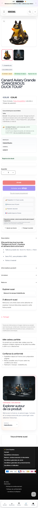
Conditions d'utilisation (11, 465)
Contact (6, 452)
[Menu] (4, 12)
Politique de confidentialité (14, 489)
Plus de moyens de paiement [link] (19, 193)
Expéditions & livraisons (11, 455)
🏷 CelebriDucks (7, 65)
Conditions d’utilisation (13, 491)
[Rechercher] (30, 12)
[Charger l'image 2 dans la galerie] (18, 55)
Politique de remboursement (14, 486)
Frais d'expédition (19, 101)
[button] (35, 12)
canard (5, 150)
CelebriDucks (7, 143)
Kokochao (7, 484)
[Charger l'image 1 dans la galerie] (7, 55)
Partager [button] (6, 317)
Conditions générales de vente (13, 460)
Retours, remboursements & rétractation (16, 457)
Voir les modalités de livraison (22, 133)
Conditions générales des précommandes (17, 462)
